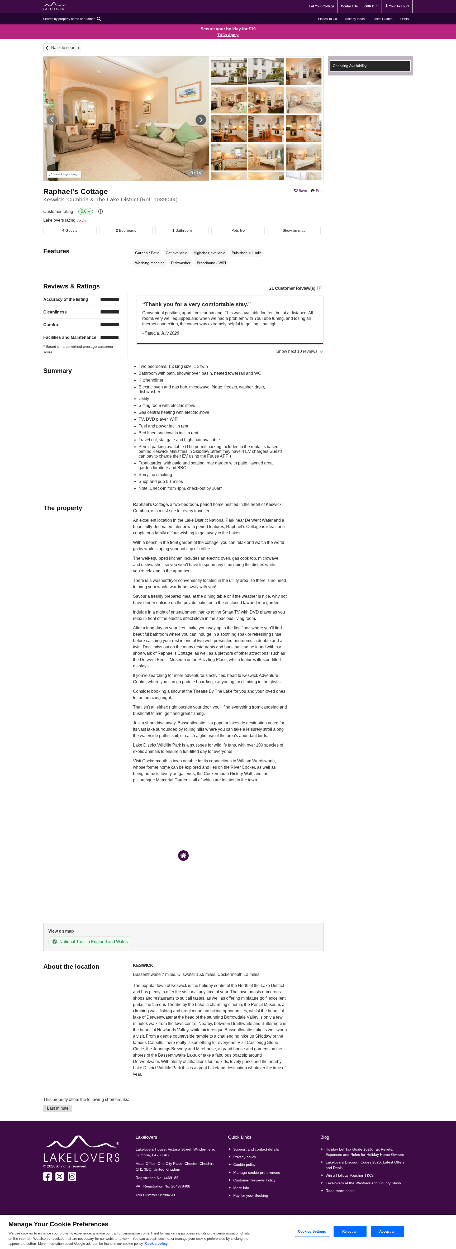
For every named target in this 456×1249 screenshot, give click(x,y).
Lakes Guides (382, 19)
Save (303, 190)
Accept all (387, 1231)
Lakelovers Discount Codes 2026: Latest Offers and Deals (365, 1165)
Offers (404, 19)
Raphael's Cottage (75, 191)
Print (320, 190)
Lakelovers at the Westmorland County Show (363, 1183)
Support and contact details (256, 1149)
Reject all (350, 1231)
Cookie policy (244, 1164)
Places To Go (327, 19)
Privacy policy (244, 1157)
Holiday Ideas (355, 19)
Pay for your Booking (250, 1195)
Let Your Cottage (321, 6)
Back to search (65, 47)
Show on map (294, 230)
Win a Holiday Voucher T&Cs (350, 1175)
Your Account (398, 6)
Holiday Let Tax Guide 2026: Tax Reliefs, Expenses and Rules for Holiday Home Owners (365, 1152)
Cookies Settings (312, 1231)
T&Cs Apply (228, 35)
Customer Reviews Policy (254, 1180)
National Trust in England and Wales (93, 941)
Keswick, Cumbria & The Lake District (110, 199)
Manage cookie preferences (256, 1172)
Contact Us (349, 6)
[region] (228, 1232)
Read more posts (340, 1191)
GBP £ (369, 6)
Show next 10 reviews (296, 351)
